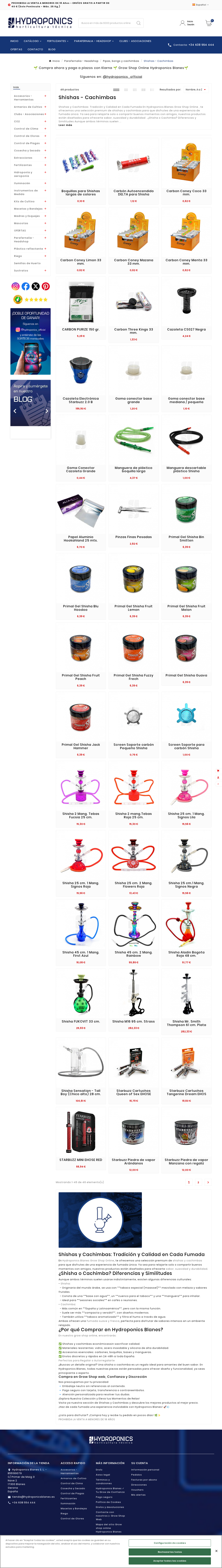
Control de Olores (27, 136)
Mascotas (21, 223)
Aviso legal (103, 1474)
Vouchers (137, 1489)
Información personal (145, 1469)
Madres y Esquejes (27, 216)
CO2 (17, 121)
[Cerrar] (216, 1551)
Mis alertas (138, 1494)
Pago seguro (104, 1497)
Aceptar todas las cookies (169, 1560)
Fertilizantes (23, 165)
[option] (30, 409)
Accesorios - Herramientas (24, 97)
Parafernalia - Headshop (24, 239)
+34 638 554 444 (24, 1502)
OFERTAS (20, 230)
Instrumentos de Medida (26, 192)
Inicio (16, 87)
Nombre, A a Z (196, 89)
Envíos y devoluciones (110, 1507)
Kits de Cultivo (24, 201)
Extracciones (23, 158)
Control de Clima (26, 128)
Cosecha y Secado (27, 150)
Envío (99, 1469)
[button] (13, 409)
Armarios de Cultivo (28, 107)
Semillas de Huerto (27, 263)
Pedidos (136, 1474)
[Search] (138, 23)
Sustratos (21, 270)
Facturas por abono (144, 1479)
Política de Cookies (108, 1502)
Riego (18, 256)
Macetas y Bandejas (28, 208)
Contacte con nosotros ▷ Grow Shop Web (110, 1515)
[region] (111, 1551)
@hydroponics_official (122, 76)
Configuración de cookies (170, 1543)
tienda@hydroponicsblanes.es (33, 1497)
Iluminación (22, 183)
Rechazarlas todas (170, 1552)
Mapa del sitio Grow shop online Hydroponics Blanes (109, 1528)
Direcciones (139, 1484)
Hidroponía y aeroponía (23, 174)
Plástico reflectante (28, 248)
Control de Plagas (27, 143)
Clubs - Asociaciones (29, 114)
